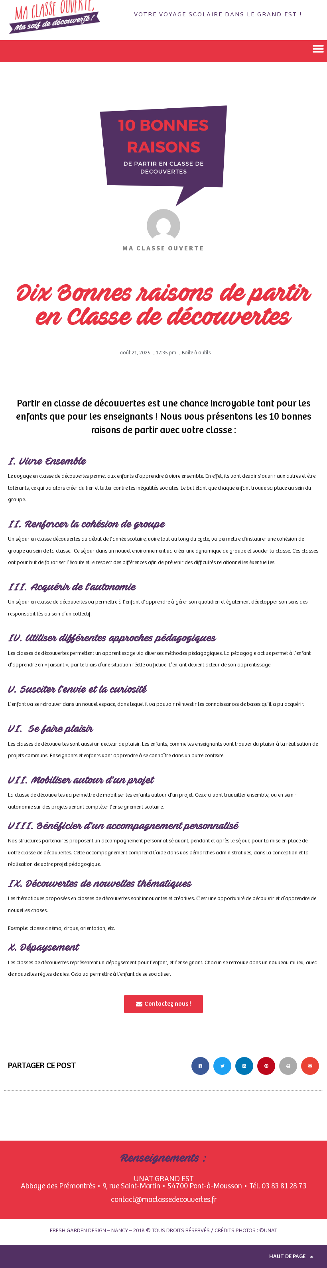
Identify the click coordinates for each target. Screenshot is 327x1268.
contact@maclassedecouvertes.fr (164, 1200)
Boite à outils (196, 353)
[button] (318, 49)
